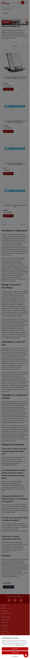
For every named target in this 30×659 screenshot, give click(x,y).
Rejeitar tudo (15, 652)
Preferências (15, 656)
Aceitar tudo (15, 648)
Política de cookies (20, 644)
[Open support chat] (26, 655)
